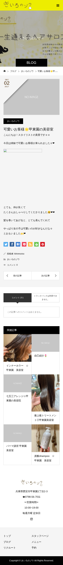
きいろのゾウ (13, 121)
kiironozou (19, 254)
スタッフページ (40, 535)
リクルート (10, 547)
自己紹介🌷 (40, 355)
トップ (7, 535)
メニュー (36, 541)
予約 (33, 547)
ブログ (7, 541)
